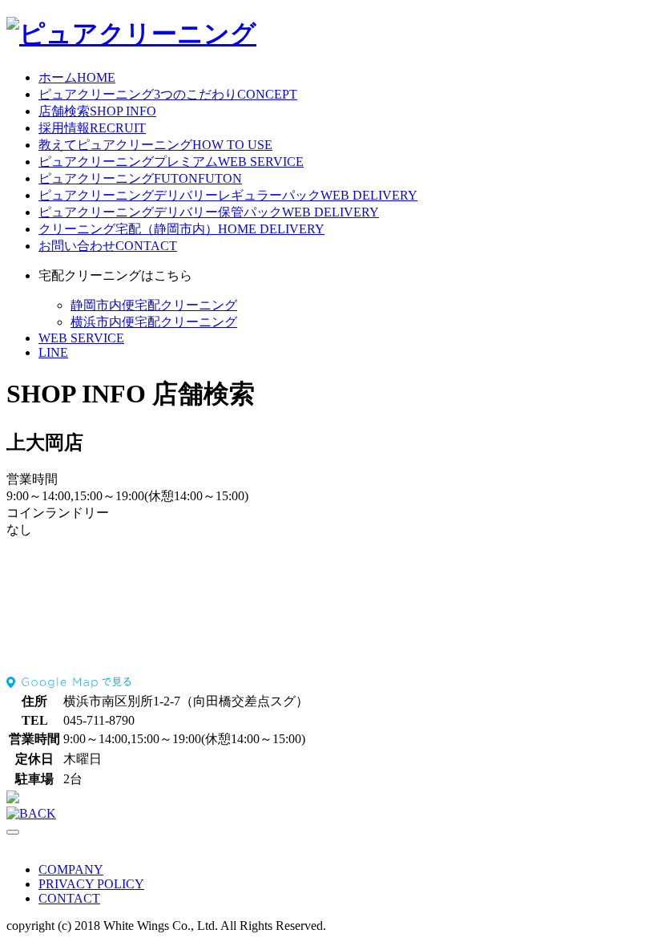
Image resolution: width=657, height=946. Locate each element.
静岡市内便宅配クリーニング (154, 305)
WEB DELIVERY (227, 195)
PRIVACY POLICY (91, 884)
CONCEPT (167, 94)
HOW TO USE (155, 145)
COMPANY (70, 869)
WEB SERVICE (171, 161)
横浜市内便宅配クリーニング (154, 322)
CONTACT (107, 246)
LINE (53, 352)
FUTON (140, 178)
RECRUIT (92, 128)
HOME (76, 77)
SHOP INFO (97, 111)
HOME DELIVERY (181, 229)
